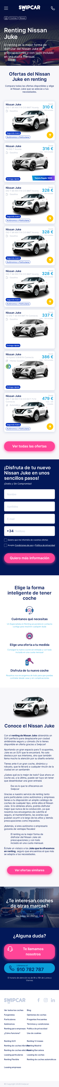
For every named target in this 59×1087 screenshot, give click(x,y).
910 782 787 (53, 8)
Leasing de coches (35, 1055)
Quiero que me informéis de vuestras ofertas (28, 540)
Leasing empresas (12, 1067)
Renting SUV (10, 1041)
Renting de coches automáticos (37, 1059)
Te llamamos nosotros (33, 951)
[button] (29, 9)
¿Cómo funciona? (12, 1033)
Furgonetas (9, 1015)
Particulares (9, 1019)
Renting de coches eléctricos (14, 1050)
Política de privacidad (45, 545)
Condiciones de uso (24, 545)
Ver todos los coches (13, 1010)
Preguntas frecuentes (37, 1019)
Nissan (22, 18)
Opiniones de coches (36, 1015)
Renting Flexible (11, 1059)
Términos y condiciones (37, 1024)
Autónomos (9, 1024)
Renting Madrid (34, 1045)
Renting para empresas (14, 1028)
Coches (13, 18)
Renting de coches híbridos (14, 1045)
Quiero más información (29, 558)
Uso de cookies (34, 1033)
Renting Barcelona (35, 1050)
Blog (29, 1010)
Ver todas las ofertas (29, 446)
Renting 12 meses (35, 1041)
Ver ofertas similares (29, 870)
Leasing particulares (13, 1055)
